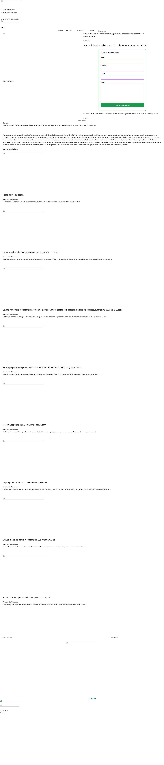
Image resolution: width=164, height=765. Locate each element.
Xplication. (92, 698)
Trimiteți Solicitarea (122, 105)
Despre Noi (80, 675)
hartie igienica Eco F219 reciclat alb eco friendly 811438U (139, 114)
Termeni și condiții (81, 691)
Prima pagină (88, 34)
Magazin (81, 671)
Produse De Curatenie (100, 34)
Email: (103, 74)
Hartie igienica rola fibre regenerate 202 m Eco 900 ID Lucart (30, 252)
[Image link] (80, 647)
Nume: (103, 57)
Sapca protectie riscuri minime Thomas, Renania (25, 482)
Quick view (5, 207)
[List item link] (80, 658)
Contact (80, 680)
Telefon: (103, 65)
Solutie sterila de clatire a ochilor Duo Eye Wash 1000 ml (29, 540)
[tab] (82, 121)
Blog (80, 684)
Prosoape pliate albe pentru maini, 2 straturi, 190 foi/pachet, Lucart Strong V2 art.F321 (42, 367)
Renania (86, 40)
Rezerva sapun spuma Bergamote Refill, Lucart (24, 425)
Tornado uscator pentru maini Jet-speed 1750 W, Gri (26, 597)
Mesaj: (103, 82)
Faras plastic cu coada (13, 195)
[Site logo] (11, 3)
